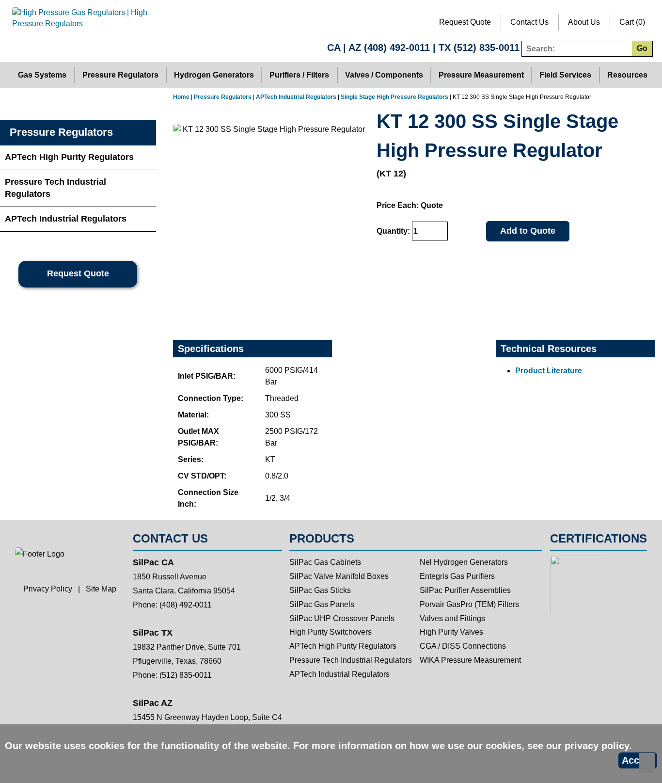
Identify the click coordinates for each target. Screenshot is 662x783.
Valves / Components (384, 75)
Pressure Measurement (481, 75)
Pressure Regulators (120, 75)
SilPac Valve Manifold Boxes (339, 576)
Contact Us (529, 22)
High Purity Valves (451, 632)
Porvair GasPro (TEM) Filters (469, 604)
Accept (638, 760)
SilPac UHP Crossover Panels (341, 618)
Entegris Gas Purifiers (457, 576)
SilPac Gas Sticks (320, 590)
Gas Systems (42, 75)
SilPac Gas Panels (321, 604)
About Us (584, 22)
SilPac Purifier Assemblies (465, 590)
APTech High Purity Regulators (69, 157)
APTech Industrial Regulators (296, 97)
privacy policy (597, 745)
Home (181, 97)
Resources (627, 75)
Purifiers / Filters (299, 75)
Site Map (101, 589)
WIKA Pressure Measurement (470, 660)
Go (642, 48)
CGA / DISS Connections (463, 646)
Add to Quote (527, 231)
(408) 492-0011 (397, 47)
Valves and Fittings (452, 618)
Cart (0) (632, 22)
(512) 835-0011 (487, 47)
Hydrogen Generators (214, 75)
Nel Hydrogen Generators (464, 562)
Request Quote (465, 22)
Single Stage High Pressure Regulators (394, 97)
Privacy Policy (47, 589)
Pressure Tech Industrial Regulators (55, 188)
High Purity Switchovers (330, 632)
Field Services (565, 75)
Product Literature (548, 371)
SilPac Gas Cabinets (325, 562)
